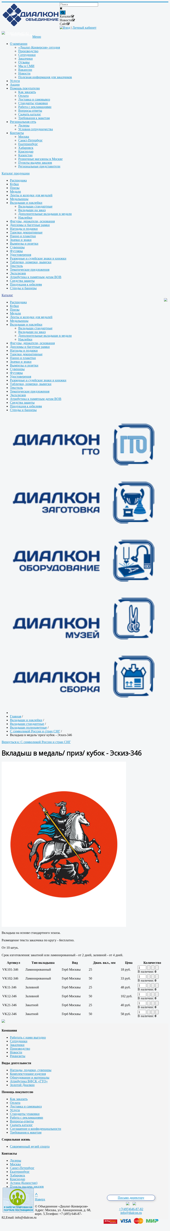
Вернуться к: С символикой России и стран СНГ (36, 742)
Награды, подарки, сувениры (30, 1070)
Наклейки (25, 217)
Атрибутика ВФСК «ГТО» (29, 1081)
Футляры (16, 251)
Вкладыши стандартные (35, 206)
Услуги (15, 1110)
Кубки (14, 184)
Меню (36, 36)
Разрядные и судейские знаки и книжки (38, 258)
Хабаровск (17, 1175)
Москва (15, 1164)
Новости (16, 1052)
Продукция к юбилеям (26, 284)
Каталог (7, 295)
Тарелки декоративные (26, 232)
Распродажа (18, 180)
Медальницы (19, 199)
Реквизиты (17, 1056)
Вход (66, 27)
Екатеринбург (20, 1171)
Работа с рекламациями (26, 1117)
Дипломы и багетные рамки (30, 225)
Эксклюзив (18, 273)
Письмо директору (131, 1197)
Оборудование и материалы (29, 1077)
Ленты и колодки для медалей (31, 195)
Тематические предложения (29, 269)
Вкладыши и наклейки (26, 202)
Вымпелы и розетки (24, 243)
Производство (20, 1048)
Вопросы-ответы (22, 1121)
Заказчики (17, 1045)
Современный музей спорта (30, 1146)
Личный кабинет (84, 27)
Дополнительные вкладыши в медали (45, 214)
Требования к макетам (25, 1132)
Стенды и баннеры (23, 288)
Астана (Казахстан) (23, 1183)
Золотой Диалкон (22, 1085)
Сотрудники (18, 1041)
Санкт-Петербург (22, 1168)
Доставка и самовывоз (26, 1106)
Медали (15, 191)
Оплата (15, 1102)
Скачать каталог (21, 1125)
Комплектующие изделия (28, 1074)
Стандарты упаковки (25, 1114)
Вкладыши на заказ (32, 210)
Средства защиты (22, 280)
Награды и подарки (24, 228)
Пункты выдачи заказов (27, 1186)
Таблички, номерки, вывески (30, 262)
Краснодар (17, 1179)
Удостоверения (20, 254)
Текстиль (16, 266)
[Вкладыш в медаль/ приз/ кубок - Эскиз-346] (64, 925)
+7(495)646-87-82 (131, 1209)
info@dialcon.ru (131, 1212)
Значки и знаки (21, 240)
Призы (14, 188)
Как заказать (19, 1099)
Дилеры (15, 1160)
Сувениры (17, 247)
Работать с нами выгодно (28, 1037)
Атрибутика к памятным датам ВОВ (35, 277)
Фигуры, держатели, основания (32, 221)
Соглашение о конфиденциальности (35, 1128)
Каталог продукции (16, 173)
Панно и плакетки (23, 236)
